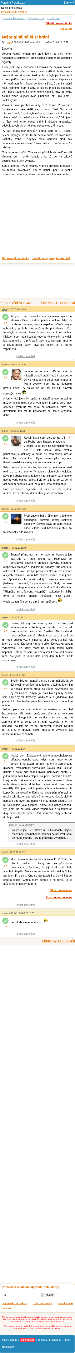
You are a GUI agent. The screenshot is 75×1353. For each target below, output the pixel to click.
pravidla (43, 1339)
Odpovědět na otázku (14, 1303)
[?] (69, 437)
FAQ (67, 1339)
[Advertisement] (37, 215)
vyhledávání (27, 1339)
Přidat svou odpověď (58, 941)
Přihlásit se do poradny (14, 11)
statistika (56, 1339)
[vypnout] (69, 2)
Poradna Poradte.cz (13, 2)
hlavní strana (9, 1339)
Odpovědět (66, 29)
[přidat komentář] (25, 356)
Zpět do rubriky (42, 1303)
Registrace (8, 1346)
